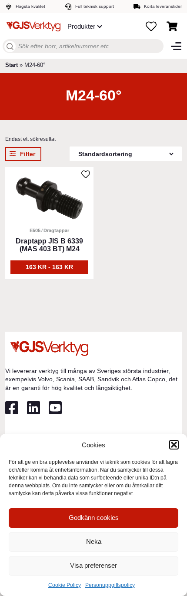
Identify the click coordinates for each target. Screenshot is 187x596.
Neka (93, 541)
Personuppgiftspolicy (110, 585)
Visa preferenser (93, 565)
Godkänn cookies (94, 517)
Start (11, 65)
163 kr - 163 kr (49, 266)
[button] (174, 444)
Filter (27, 153)
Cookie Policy (64, 585)
